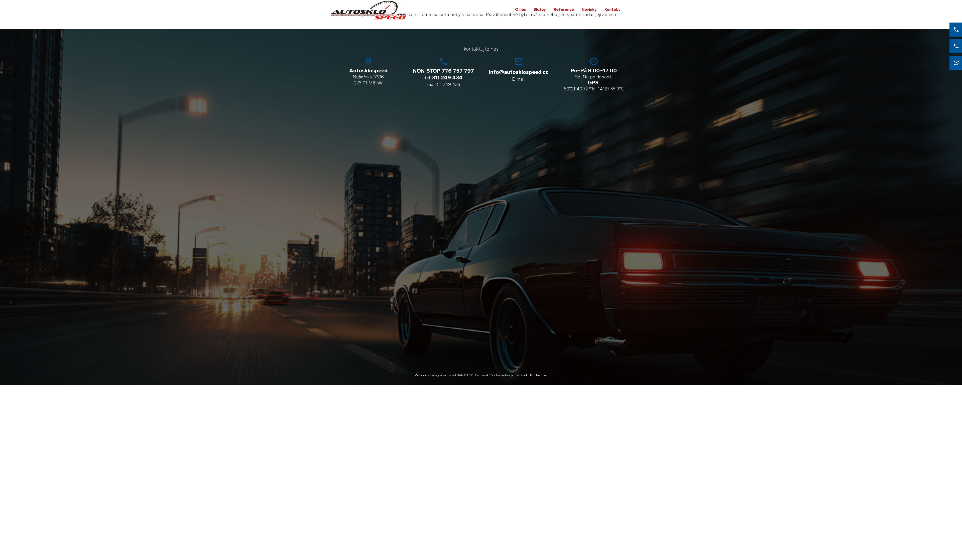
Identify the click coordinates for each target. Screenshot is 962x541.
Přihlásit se (538, 375)
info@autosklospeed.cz (518, 72)
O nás (520, 9)
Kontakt (612, 9)
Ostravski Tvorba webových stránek (501, 375)
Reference (564, 9)
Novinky (589, 9)
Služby (540, 9)
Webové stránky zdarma (433, 375)
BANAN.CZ (465, 375)
